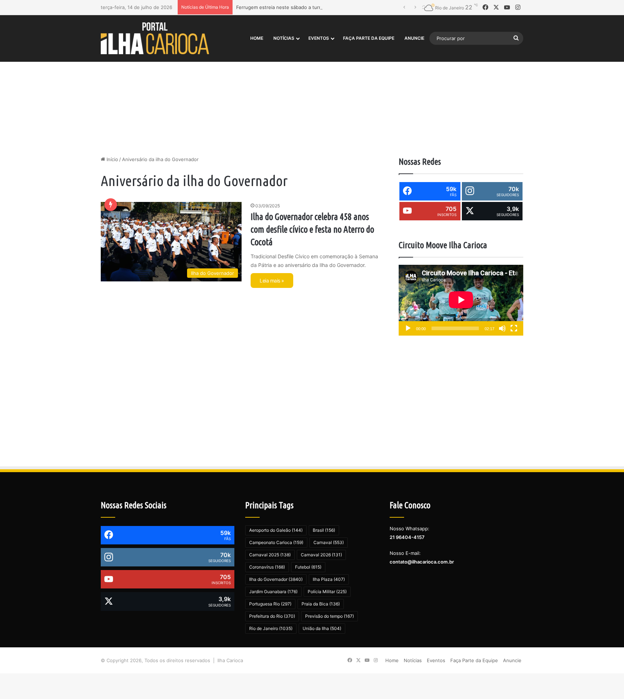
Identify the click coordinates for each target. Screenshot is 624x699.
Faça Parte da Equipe (368, 38)
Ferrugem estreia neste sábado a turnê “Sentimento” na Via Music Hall (315, 7)
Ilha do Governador (276, 579)
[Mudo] (502, 328)
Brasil (324, 530)
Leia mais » (272, 280)
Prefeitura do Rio (272, 616)
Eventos (318, 38)
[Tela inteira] (513, 328)
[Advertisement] (312, 94)
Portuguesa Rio (270, 604)
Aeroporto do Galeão (276, 530)
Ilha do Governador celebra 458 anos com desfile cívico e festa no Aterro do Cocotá (312, 229)
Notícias (283, 38)
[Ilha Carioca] (155, 38)
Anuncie (414, 38)
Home (256, 38)
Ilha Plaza (329, 579)
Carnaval (328, 542)
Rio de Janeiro (270, 628)
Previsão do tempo (329, 616)
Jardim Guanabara (273, 591)
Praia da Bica (321, 604)
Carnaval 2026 (321, 554)
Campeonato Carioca (276, 542)
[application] (461, 300)
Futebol (308, 567)
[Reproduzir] (408, 328)
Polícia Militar (327, 591)
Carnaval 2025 (270, 554)
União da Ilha (322, 628)
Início (111, 159)
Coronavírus (267, 567)
